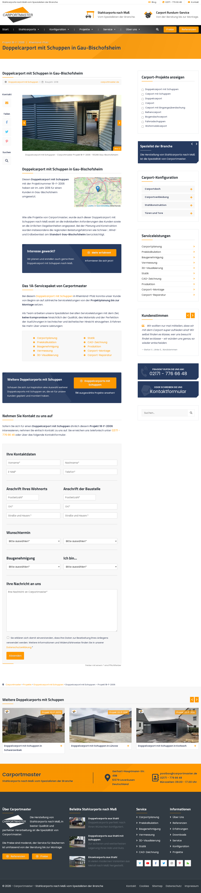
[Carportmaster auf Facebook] (156, 863)
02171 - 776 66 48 (173, 2)
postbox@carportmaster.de (178, 773)
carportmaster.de (110, 82)
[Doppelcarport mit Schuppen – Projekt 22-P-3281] (34, 742)
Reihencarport (153, 112)
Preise (170, 29)
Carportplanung (47, 338)
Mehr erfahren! (101, 252)
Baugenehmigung (48, 346)
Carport (149, 103)
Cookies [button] (144, 886)
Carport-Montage (99, 351)
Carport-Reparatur (100, 355)
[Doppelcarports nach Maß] (78, 822)
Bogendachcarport (156, 116)
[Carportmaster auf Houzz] (188, 863)
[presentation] (24, 123)
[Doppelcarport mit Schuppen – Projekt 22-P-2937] (167, 742)
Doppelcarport (153, 98)
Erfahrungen (180, 829)
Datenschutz (174, 886)
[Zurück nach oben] (194, 886)
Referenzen (189, 29)
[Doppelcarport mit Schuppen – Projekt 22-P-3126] (100, 742)
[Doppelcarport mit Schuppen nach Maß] (78, 841)
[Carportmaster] (18, 14)
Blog (154, 2)
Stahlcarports (27, 29)
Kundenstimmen (155, 315)
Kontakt (195, 2)
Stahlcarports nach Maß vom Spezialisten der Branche (30, 2)
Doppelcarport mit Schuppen (23, 82)
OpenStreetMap (103, 205)
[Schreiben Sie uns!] (6, 103)
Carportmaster (23, 886)
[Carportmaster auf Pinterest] (180, 863)
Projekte (84, 29)
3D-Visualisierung (47, 355)
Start (5, 29)
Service (107, 29)
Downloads (179, 835)
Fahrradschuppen (155, 121)
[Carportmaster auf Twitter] (164, 863)
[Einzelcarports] (78, 861)
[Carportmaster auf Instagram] (172, 863)
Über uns (131, 29)
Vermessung (45, 351)
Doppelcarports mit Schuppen (97, 383)
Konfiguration (181, 846)
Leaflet (90, 205)
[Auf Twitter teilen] (6, 131)
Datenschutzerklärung (18, 647)
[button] (98, 189)
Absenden (15, 656)
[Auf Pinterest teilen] (6, 141)
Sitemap (157, 886)
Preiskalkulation (46, 342)
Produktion (94, 346)
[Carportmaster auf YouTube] (148, 863)
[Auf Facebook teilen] (6, 122)
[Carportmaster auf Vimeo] (140, 863)
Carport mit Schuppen (158, 93)
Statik (91, 338)
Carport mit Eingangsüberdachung (165, 107)
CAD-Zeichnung (97, 342)
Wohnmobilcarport (156, 126)
